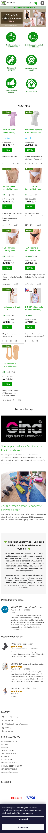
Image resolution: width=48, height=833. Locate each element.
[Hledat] (29, 3)
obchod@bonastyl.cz (13, 717)
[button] (3, 18)
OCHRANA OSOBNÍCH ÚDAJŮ (11, 766)
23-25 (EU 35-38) (8, 400)
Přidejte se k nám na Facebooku (16, 724)
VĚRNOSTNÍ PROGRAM (9, 769)
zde (30, 813)
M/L (9, 225)
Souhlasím (23, 827)
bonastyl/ (8, 727)
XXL (18, 164)
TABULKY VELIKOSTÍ (8, 753)
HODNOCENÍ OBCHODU (9, 772)
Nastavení (23, 819)
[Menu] (42, 3)
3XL (16, 341)
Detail (7, 150)
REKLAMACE (5, 744)
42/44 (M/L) (6, 284)
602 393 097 (9, 720)
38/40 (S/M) (29, 225)
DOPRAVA (4, 747)
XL (13, 164)
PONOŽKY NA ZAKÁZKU (9, 763)
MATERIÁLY (5, 757)
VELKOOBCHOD (6, 760)
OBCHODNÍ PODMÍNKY (9, 741)
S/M (3, 225)
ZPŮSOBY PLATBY (7, 750)
